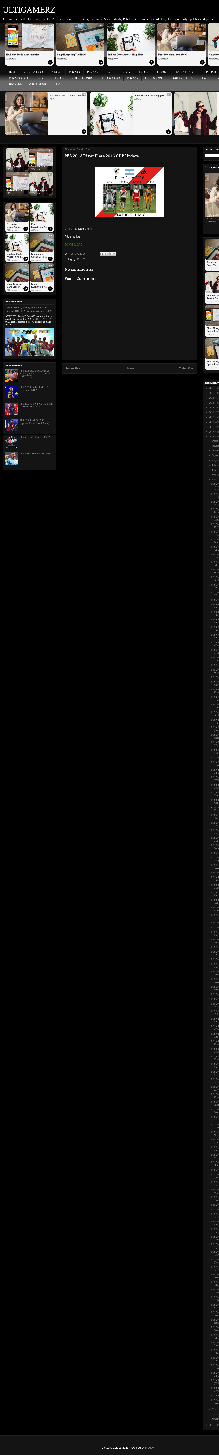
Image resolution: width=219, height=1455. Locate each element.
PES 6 (108, 72)
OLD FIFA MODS (38, 84)
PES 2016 (59, 78)
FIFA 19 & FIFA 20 (184, 72)
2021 (212, 412)
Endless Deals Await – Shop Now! (125, 54)
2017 (212, 431)
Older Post (186, 368)
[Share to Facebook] (111, 254)
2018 (212, 427)
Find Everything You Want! (172, 54)
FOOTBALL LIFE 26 (182, 78)
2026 (212, 388)
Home (130, 368)
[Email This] (101, 254)
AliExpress (11, 59)
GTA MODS (15, 84)
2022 (212, 407)
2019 (212, 422)
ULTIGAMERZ (29, 9)
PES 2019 (92, 72)
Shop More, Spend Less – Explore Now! (38, 255)
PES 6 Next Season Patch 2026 (35, 453)
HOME (12, 72)
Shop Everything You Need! (71, 54)
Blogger (149, 1447)
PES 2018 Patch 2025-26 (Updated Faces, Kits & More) (34, 422)
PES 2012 (40, 78)
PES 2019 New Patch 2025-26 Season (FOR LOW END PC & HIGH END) (35, 373)
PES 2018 (143, 72)
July (214, 465)
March (215, 1409)
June (214, 470)
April (215, 479)
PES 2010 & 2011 (18, 78)
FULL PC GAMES (154, 78)
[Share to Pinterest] (114, 254)
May (214, 475)
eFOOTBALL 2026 (34, 72)
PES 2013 (161, 72)
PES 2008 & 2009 (110, 78)
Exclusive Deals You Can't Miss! (23, 54)
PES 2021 (56, 72)
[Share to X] (108, 254)
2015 (212, 1425)
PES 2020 (74, 72)
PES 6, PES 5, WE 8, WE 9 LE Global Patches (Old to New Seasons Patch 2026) (29, 309)
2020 (212, 417)
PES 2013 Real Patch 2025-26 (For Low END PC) (34, 388)
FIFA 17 (205, 78)
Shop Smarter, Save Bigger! (149, 95)
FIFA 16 (59, 84)
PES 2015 (132, 78)
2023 (212, 402)
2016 (212, 436)
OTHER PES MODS (82, 78)
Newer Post (73, 368)
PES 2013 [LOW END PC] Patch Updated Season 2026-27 (36, 405)
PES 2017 (124, 72)
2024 (212, 398)
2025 (212, 393)
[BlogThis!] (104, 254)
